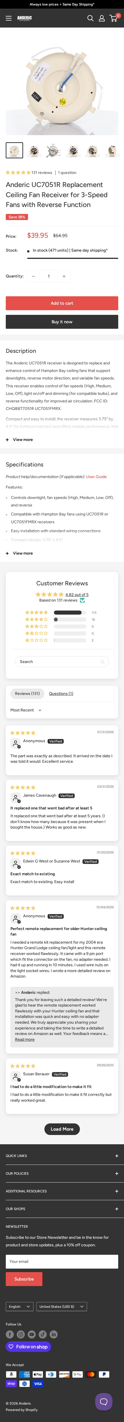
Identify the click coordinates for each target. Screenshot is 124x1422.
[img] (22, 733)
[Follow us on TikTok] (43, 1334)
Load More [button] (62, 1129)
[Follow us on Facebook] (10, 1334)
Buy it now (62, 321)
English (14, 1307)
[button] (18, 172)
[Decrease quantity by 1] (33, 276)
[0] (113, 18)
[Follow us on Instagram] (21, 1334)
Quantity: (15, 276)
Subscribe (24, 1279)
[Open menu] (9, 18)
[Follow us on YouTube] (32, 1334)
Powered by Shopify (21, 1410)
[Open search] (90, 18)
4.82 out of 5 (77, 594)
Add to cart (62, 303)
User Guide (96, 476)
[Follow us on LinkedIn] (54, 1334)
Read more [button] (25, 1039)
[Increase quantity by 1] (64, 276)
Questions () (61, 693)
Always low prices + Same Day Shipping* (62, 4)
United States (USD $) (57, 1307)
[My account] (102, 18)
